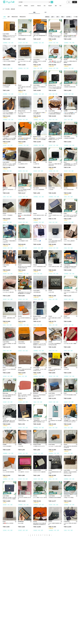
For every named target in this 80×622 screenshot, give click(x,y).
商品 (34, 12)
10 (49, 535)
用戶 (46, 12)
